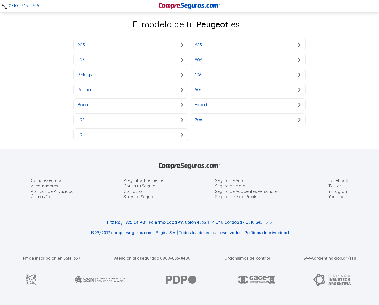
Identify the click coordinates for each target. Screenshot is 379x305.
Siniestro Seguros (139, 197)
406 (81, 59)
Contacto (132, 191)
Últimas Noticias (46, 197)
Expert (201, 104)
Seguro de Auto (230, 180)
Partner (85, 89)
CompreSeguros (46, 180)
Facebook (338, 180)
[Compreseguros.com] (189, 6)
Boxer (83, 104)
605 (198, 44)
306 (81, 119)
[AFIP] (31, 280)
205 (81, 44)
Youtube (336, 197)
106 (198, 74)
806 (198, 59)
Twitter (334, 186)
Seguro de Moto (230, 186)
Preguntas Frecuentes (144, 180)
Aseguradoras (44, 186)
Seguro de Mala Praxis (236, 197)
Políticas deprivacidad (267, 232)
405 (81, 134)
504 (198, 89)
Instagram (338, 191)
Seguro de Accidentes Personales (247, 191)
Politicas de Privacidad (52, 191)
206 (198, 119)
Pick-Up (85, 74)
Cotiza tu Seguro (139, 186)
